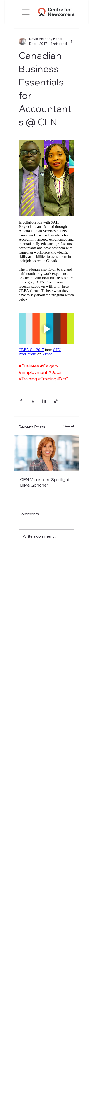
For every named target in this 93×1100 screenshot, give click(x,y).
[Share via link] (56, 401)
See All (69, 426)
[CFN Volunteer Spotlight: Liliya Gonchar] (46, 453)
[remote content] (46, 225)
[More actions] (71, 41)
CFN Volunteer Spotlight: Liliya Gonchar (45, 482)
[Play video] (46, 329)
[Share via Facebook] (21, 401)
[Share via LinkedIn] (44, 401)
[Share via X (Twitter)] (32, 401)
